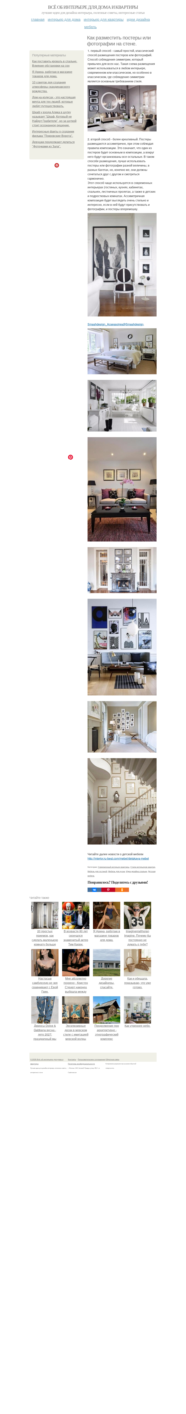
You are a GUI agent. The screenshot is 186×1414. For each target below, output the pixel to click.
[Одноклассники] (122, 890)
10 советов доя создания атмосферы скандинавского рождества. (51, 87)
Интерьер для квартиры (104, 19)
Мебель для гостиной (97, 871)
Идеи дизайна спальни (136, 871)
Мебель (90, 26)
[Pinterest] (108, 890)
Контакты (72, 1059)
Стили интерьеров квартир (142, 866)
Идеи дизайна (138, 19)
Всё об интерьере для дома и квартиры (93, 7)
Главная (38, 19)
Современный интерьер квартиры (113, 866)
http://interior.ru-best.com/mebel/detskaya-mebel (118, 858)
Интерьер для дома (64, 19)
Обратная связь (112, 1059)
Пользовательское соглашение (91, 1059)
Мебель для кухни (116, 871)
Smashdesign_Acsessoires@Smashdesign (115, 324)
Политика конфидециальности (81, 1063)
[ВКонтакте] (94, 890)
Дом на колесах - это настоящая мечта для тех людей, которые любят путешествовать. (54, 102)
